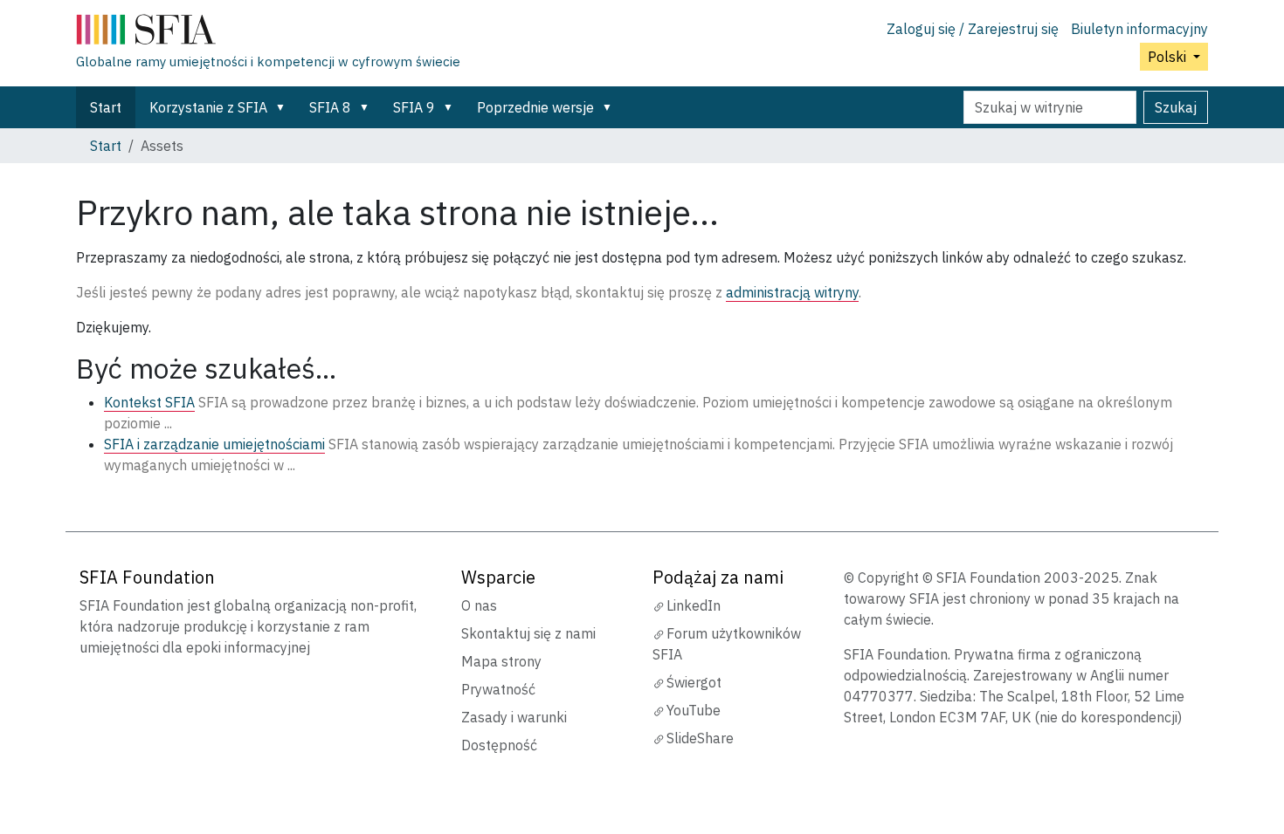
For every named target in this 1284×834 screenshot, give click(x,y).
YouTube (693, 710)
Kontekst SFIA (149, 402)
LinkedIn (693, 605)
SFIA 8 (330, 107)
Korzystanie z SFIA (208, 107)
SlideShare (700, 738)
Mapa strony (501, 661)
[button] (284, 107)
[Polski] (268, 33)
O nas (479, 605)
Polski (1169, 56)
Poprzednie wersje (535, 107)
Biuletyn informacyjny (1139, 29)
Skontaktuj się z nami (528, 633)
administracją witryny (792, 292)
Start (105, 107)
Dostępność (499, 745)
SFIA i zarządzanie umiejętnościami (214, 444)
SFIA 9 (414, 107)
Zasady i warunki (514, 717)
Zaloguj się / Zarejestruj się (973, 29)
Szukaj (1176, 107)
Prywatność (498, 689)
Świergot (693, 682)
